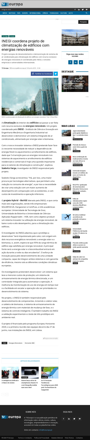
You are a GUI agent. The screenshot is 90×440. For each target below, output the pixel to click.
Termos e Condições (25, 438)
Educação (76, 193)
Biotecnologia (77, 139)
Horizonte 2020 (29, 343)
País (18, 13)
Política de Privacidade (41, 438)
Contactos (79, 438)
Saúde (75, 263)
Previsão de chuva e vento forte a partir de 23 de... (80, 147)
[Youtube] (86, 9)
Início (5, 13)
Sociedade (76, 151)
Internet (75, 209)
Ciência (45, 13)
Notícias (12, 13)
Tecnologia (54, 13)
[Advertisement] (30, 26)
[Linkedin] (79, 9)
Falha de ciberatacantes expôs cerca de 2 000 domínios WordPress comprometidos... (80, 203)
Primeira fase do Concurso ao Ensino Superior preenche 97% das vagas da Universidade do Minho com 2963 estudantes (75, 37)
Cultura (63, 13)
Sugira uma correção (51, 338)
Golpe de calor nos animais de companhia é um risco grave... (80, 259)
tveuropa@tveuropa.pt (19, 68)
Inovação (12, 36)
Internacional (35, 13)
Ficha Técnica (69, 438)
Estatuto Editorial (57, 438)
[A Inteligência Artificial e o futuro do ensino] (10, 373)
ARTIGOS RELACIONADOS (30, 361)
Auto (71, 13)
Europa (25, 13)
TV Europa (5, 68)
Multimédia (7, 17)
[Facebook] (75, 9)
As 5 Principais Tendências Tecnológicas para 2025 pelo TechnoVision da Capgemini (49, 385)
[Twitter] (82, 9)
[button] (86, 13)
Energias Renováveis (15, 343)
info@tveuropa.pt (45, 430)
